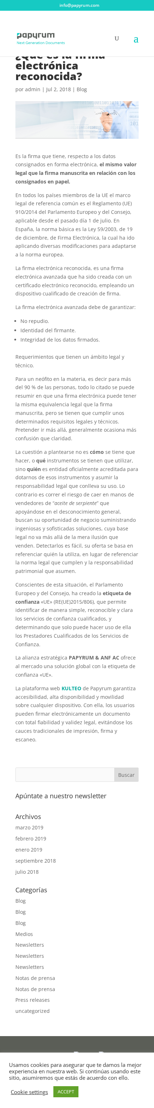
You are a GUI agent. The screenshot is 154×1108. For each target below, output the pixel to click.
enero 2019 (28, 849)
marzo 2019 (29, 827)
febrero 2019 (30, 838)
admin (32, 89)
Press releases (32, 999)
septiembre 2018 (35, 860)
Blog (82, 89)
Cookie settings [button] (29, 1092)
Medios (24, 934)
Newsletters (29, 944)
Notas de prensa (35, 978)
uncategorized (32, 1011)
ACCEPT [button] (66, 1091)
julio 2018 (27, 871)
